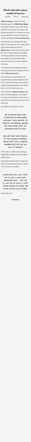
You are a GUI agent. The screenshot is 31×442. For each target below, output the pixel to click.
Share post (24, 16)
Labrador (7, 16)
